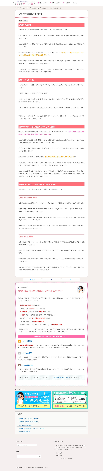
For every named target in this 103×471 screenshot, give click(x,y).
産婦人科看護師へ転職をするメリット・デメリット (32, 428)
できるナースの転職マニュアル (60, 377)
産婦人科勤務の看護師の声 (26, 425)
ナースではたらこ (27, 365)
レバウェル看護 (26, 353)
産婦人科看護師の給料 (24, 431)
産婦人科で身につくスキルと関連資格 (28, 418)
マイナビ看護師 (26, 341)
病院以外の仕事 (55, 3)
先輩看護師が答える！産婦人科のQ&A (28, 422)
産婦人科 (26, 20)
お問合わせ (59, 455)
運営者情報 (59, 453)
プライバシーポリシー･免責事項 (64, 458)
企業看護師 (67, 3)
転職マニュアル (43, 3)
